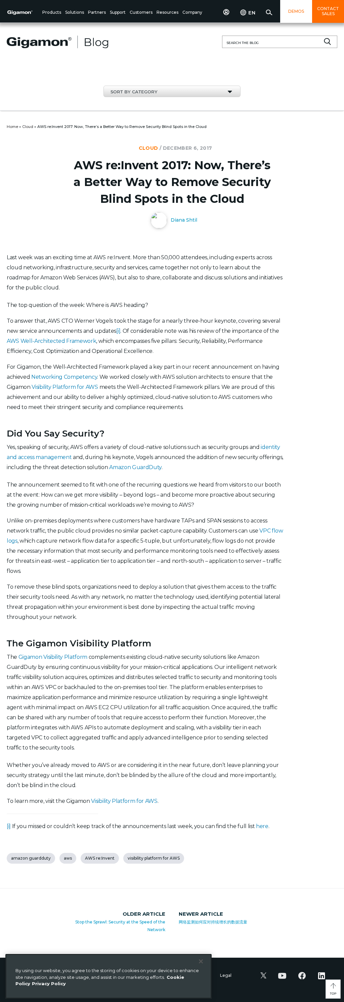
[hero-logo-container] (23, 12)
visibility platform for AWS (154, 858)
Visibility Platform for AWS (65, 387)
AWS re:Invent (100, 858)
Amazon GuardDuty (135, 467)
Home (12, 126)
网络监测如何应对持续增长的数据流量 (213, 921)
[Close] (201, 961)
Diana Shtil (183, 220)
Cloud (27, 126)
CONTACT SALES (328, 11)
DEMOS (296, 11)
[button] (51, 13)
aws (68, 858)
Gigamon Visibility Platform (52, 657)
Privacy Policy (49, 983)
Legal (225, 975)
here (262, 826)
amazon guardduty (31, 858)
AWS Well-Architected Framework (51, 341)
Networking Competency (64, 377)
